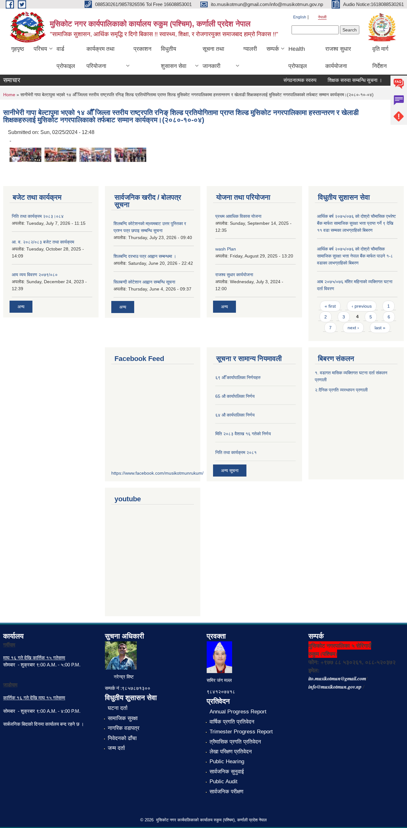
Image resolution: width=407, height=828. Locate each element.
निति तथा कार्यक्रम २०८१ (236, 452)
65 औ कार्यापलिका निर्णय (235, 396)
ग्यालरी (250, 49)
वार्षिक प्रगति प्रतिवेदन (232, 722)
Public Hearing (227, 761)
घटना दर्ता (118, 708)
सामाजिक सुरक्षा (123, 718)
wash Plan (225, 248)
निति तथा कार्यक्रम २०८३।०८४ (38, 216)
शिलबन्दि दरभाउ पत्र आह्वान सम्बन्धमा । (145, 256)
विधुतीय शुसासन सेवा (173, 57)
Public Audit (224, 781)
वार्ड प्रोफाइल (66, 57)
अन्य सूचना (229, 470)
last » (380, 327)
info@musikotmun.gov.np (335, 686)
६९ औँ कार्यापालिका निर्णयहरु (238, 377)
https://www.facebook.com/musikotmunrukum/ (157, 473)
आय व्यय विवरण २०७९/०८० (35, 274)
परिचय (40, 49)
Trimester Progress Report (241, 732)
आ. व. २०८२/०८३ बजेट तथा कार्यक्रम (43, 241)
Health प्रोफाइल (297, 57)
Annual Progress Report (238, 712)
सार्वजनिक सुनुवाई (227, 772)
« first (330, 306)
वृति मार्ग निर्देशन (380, 57)
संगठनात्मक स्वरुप (293, 80)
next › (353, 327)
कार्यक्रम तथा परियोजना (100, 57)
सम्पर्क (272, 49)
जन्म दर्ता (116, 748)
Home (9, 94)
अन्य (20, 306)
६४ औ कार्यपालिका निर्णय (235, 414)
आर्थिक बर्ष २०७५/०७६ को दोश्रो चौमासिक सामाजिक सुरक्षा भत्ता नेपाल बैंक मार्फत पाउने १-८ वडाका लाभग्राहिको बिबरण (355, 255)
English (299, 17)
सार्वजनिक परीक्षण (226, 792)
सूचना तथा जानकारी (213, 57)
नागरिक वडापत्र (123, 728)
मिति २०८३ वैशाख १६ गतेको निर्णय (243, 433)
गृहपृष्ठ (17, 49)
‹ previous (362, 306)
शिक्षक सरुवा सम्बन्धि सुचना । (348, 80)
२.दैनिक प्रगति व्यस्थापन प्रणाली (341, 389)
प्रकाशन (142, 49)
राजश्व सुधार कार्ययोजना (338, 57)
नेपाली (322, 17)
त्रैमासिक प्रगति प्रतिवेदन (235, 742)
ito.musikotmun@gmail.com (337, 678)
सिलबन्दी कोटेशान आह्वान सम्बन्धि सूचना (144, 281)
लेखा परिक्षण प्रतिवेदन (231, 752)
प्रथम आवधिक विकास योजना (238, 216)
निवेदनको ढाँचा (122, 738)
